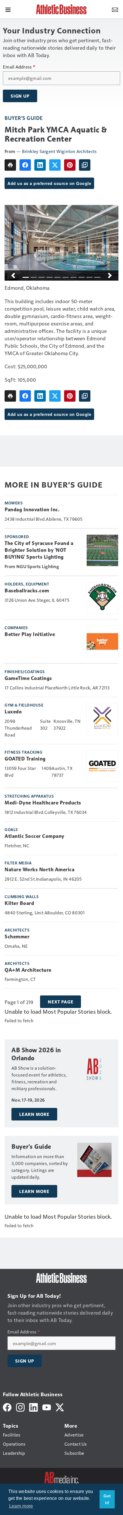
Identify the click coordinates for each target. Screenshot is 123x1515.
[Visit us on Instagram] (20, 1407)
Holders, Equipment (27, 583)
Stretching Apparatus (29, 795)
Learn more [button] (21, 1506)
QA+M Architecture (28, 970)
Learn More (34, 1114)
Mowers (14, 502)
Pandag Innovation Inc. (32, 509)
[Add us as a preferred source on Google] (84, 165)
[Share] (25, 165)
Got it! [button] (107, 1499)
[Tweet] (55, 165)
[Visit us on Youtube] (46, 1407)
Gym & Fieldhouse (24, 704)
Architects (17, 929)
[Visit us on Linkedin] (33, 1407)
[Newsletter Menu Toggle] (115, 9)
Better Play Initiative (30, 634)
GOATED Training (25, 759)
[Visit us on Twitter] (59, 1407)
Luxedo (13, 712)
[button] (13, 275)
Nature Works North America (39, 869)
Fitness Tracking (23, 752)
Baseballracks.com (27, 591)
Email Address (19, 67)
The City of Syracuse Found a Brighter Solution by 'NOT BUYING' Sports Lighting (39, 550)
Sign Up (20, 96)
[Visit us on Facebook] (7, 1407)
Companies (16, 627)
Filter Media (18, 862)
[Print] (10, 165)
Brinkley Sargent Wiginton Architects (59, 151)
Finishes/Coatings (25, 671)
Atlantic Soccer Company (34, 836)
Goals (11, 829)
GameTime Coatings (28, 678)
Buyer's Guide (24, 117)
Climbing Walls (22, 896)
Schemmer (17, 936)
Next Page (60, 1002)
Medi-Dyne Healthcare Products (43, 803)
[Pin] (70, 165)
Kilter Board (19, 903)
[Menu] (8, 9)
